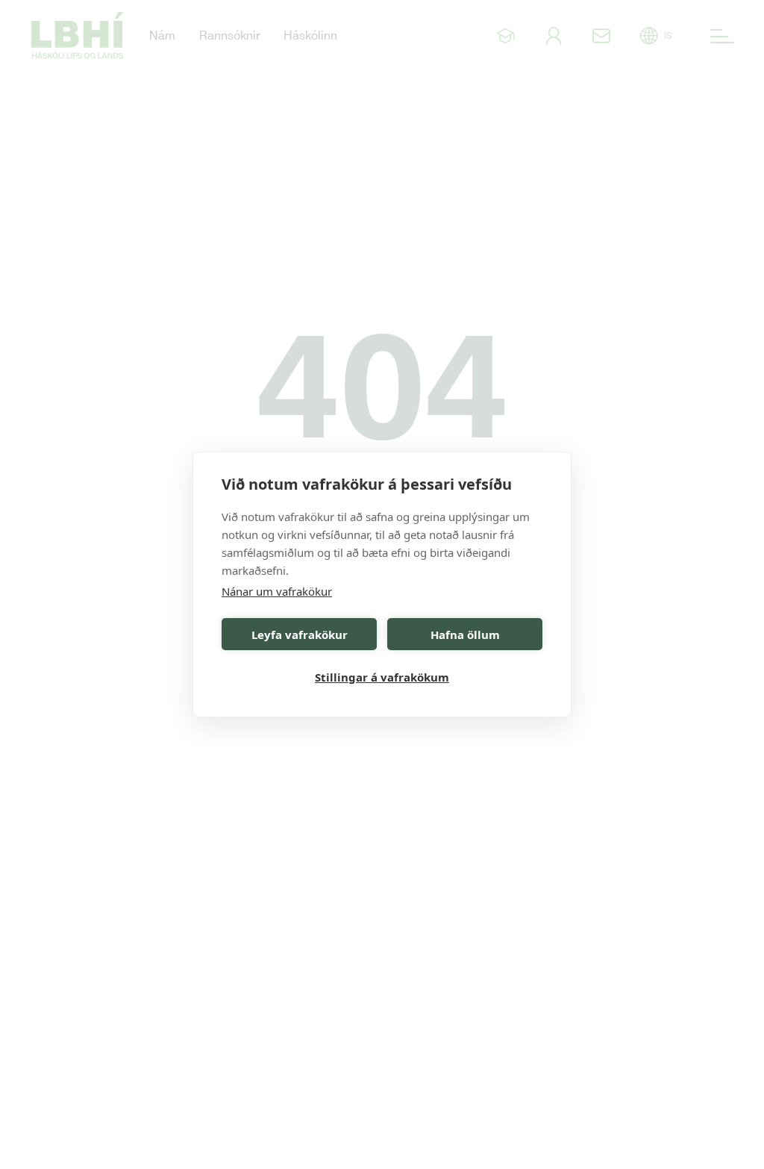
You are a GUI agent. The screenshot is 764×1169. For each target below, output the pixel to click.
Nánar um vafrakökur (277, 591)
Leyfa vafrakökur (299, 634)
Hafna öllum (465, 634)
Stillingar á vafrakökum (382, 677)
